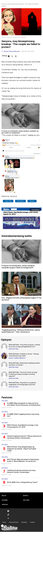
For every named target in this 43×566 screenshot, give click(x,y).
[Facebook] (9, 56)
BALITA (4, 495)
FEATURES (26, 500)
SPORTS (25, 495)
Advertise (24, 522)
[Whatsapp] (16, 56)
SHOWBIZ (5, 500)
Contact (32, 522)
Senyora (32, 201)
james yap (8, 201)
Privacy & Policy (13, 522)
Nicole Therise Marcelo (12, 51)
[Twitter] (12, 56)
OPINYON (5, 504)
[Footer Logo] (9, 527)
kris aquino (20, 201)
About (4, 522)
